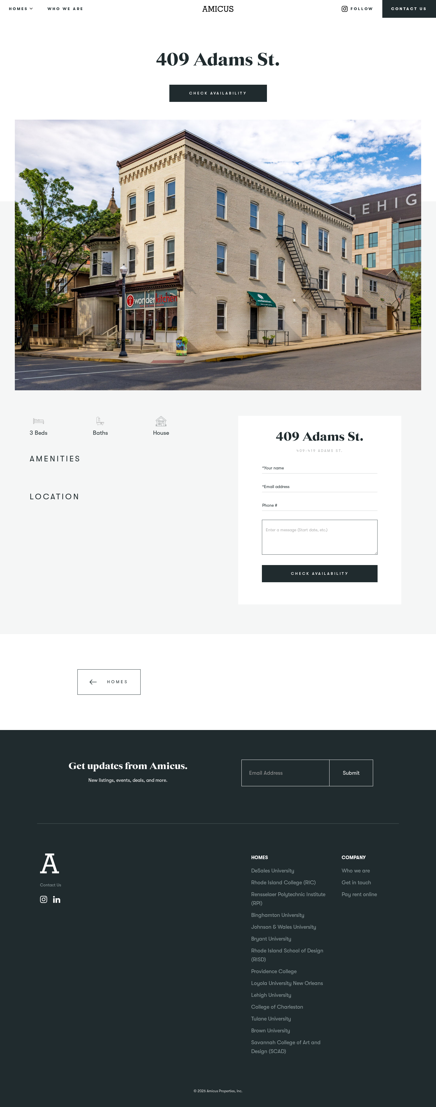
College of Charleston (277, 1007)
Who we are (356, 871)
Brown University (270, 1031)
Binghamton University (277, 915)
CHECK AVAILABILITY (218, 93)
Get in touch (356, 882)
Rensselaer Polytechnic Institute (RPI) (288, 898)
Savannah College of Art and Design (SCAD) (286, 1046)
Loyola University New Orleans (287, 983)
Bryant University (271, 939)
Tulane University (271, 1019)
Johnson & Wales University (283, 927)
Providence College (274, 971)
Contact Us (50, 885)
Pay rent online (359, 894)
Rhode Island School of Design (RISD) (287, 955)
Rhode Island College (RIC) (283, 882)
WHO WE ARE (65, 9)
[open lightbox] (218, 255)
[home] (217, 9)
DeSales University (272, 871)
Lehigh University (271, 995)
